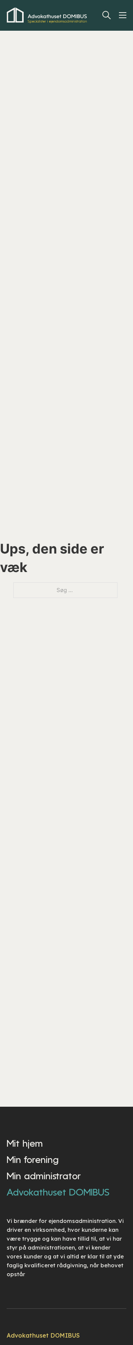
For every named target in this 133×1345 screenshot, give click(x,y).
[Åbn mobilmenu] (124, 15)
